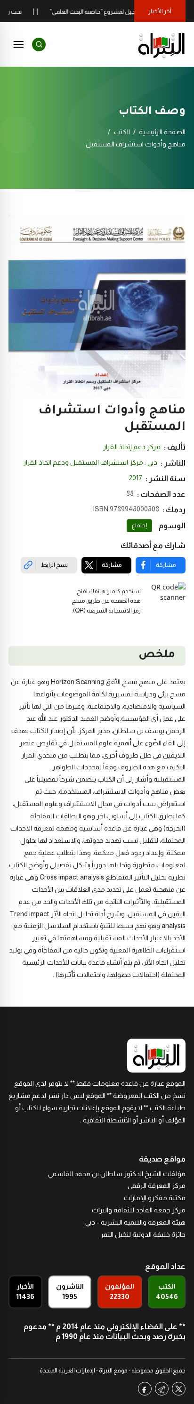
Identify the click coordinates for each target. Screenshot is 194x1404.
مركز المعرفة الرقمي (157, 1185)
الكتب (122, 132)
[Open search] (39, 44)
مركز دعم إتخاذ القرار (132, 447)
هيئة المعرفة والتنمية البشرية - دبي (135, 1222)
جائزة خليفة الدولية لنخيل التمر (143, 1234)
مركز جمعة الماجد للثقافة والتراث (139, 1210)
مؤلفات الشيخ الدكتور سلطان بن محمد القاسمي (117, 1174)
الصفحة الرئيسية (162, 132)
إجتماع (139, 525)
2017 (135, 478)
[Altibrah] (161, 44)
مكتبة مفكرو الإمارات (155, 1198)
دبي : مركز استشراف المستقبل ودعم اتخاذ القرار (90, 462)
